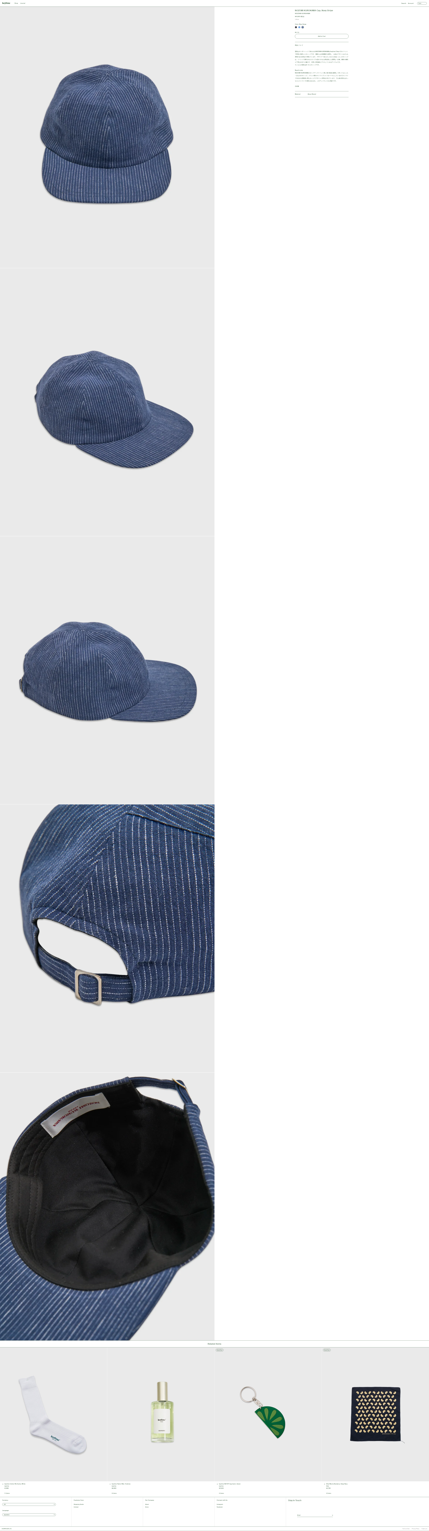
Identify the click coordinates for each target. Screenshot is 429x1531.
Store (146, 1507)
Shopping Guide (79, 1504)
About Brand (312, 94)
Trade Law (424, 1528)
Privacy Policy (415, 1528)
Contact (76, 1507)
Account (411, 3)
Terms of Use (406, 1528)
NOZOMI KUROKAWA (302, 13)
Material (298, 94)
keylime (6, 1486)
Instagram (220, 1504)
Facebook (220, 1507)
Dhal (327, 1486)
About (147, 1504)
